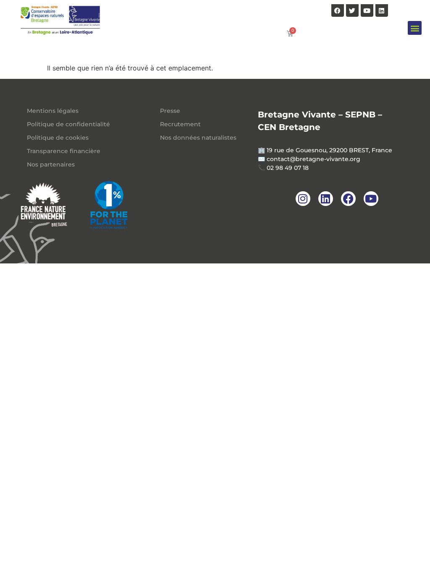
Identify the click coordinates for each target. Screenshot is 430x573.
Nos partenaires (51, 164)
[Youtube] (367, 10)
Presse (170, 111)
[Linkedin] (381, 10)
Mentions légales (53, 111)
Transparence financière (63, 151)
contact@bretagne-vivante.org (313, 159)
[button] (415, 28)
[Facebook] (337, 10)
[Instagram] (303, 198)
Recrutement (180, 124)
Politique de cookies (58, 137)
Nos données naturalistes (198, 137)
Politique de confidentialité (68, 124)
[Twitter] (352, 10)
